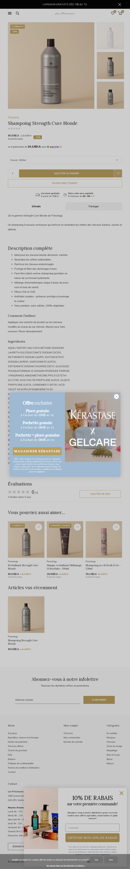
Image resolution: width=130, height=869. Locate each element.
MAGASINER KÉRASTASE (37, 451)
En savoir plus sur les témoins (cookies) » (66, 865)
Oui (96, 860)
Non (111, 860)
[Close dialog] (116, 396)
